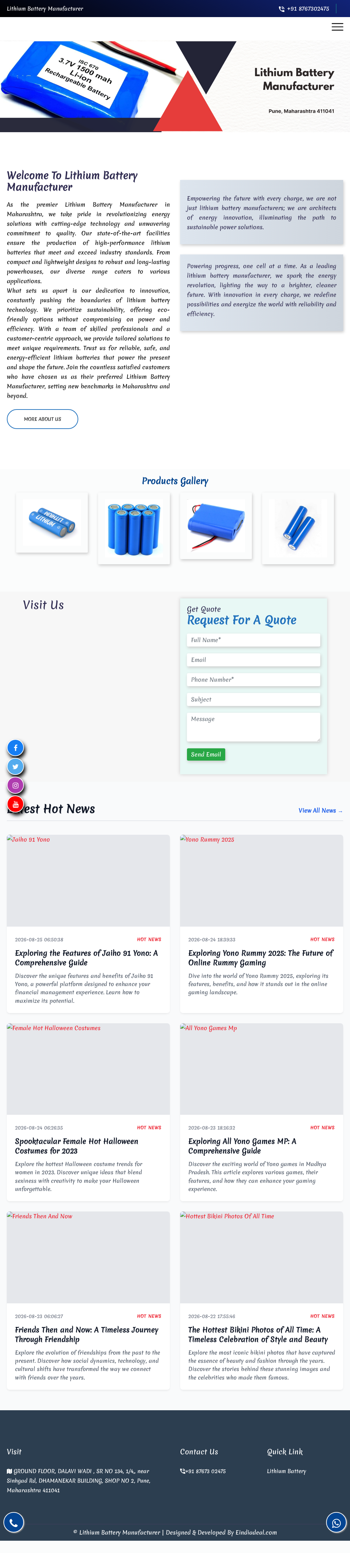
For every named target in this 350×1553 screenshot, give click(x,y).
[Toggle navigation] (337, 27)
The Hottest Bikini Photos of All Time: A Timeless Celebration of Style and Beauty (258, 1334)
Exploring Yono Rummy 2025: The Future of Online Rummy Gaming (260, 958)
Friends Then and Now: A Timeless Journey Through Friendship (86, 1334)
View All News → (321, 810)
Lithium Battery (286, 1471)
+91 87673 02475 (205, 1471)
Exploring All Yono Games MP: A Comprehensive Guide (242, 1146)
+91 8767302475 (308, 8)
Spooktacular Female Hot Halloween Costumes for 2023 (76, 1146)
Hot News (149, 939)
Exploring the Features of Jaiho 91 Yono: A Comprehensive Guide (86, 958)
